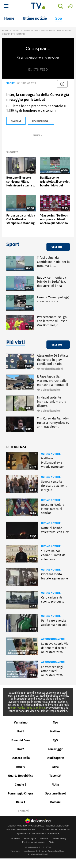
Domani (55, 802)
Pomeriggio (55, 749)
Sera (55, 767)
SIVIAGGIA (64, 830)
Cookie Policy (59, 838)
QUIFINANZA (23, 833)
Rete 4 (20, 767)
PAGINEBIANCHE (26, 830)
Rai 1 (20, 731)
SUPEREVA (53, 833)
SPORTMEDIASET (41, 120)
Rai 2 (20, 749)
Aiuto (51, 842)
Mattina (55, 731)
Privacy (44, 838)
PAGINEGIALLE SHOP (57, 826)
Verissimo (20, 722)
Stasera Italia (21, 758)
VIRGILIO (22, 826)
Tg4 (55, 722)
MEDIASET (16, 120)
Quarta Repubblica (20, 776)
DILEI (54, 830)
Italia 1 (20, 802)
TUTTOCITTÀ (43, 830)
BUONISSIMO (39, 833)
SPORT (15, 30)
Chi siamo (15, 838)
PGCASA (11, 830)
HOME (5, 30)
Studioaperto (55, 758)
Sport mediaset (55, 793)
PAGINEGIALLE (36, 826)
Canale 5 (20, 784)
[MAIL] (70, 6)
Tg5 (55, 740)
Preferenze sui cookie (33, 842)
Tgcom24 (55, 776)
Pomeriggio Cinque (20, 793)
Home (9, 18)
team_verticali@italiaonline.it (27, 707)
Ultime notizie (35, 18)
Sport (60, 18)
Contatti (23, 811)
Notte (55, 784)
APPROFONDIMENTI (53, 639)
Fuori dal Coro (20, 740)
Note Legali (30, 838)
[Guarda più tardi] (62, 84)
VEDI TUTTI (58, 247)
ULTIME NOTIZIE (51, 453)
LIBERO (12, 826)
